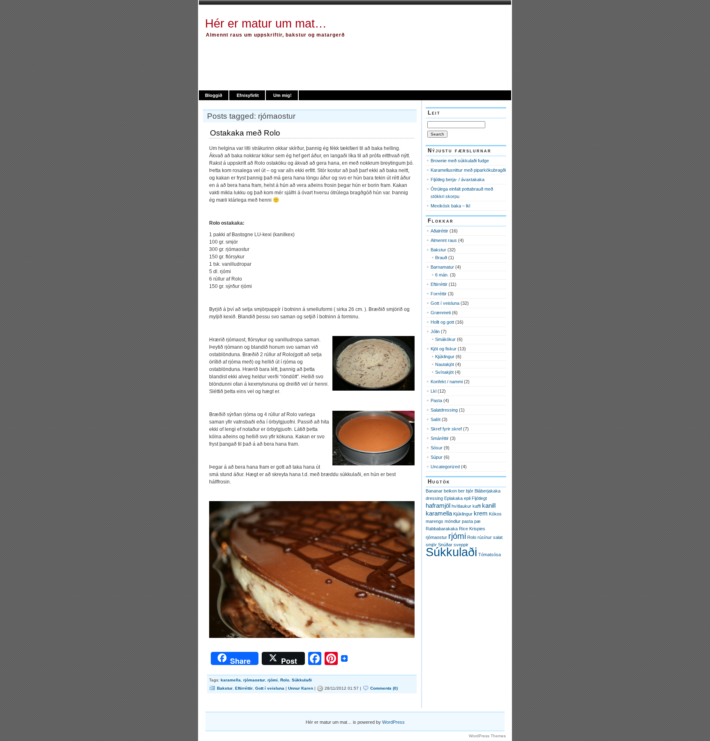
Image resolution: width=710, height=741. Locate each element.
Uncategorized (445, 466)
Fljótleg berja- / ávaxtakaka (457, 179)
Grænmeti (441, 312)
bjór (469, 490)
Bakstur (225, 688)
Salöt (435, 419)
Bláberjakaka (487, 490)
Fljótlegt (479, 498)
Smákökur (445, 339)
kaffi (477, 506)
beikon (450, 490)
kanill (489, 505)
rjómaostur (254, 680)
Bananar (434, 490)
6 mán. (442, 274)
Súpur (437, 457)
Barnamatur (442, 267)
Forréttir (439, 293)
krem (481, 513)
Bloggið (213, 95)
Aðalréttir (439, 230)
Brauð (441, 257)
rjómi (272, 680)
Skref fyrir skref (446, 428)
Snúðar (445, 544)
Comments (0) (384, 688)
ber (461, 490)
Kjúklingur (444, 356)
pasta (467, 521)
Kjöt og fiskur (443, 348)
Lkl (433, 391)
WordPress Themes (487, 736)
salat (498, 537)
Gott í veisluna (269, 688)
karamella (231, 680)
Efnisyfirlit (248, 95)
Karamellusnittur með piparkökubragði (468, 170)
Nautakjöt (444, 364)
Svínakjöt (444, 372)
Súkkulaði (302, 680)
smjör (431, 544)
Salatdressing (444, 409)
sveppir (461, 544)
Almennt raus (444, 240)
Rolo (284, 680)
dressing (434, 498)
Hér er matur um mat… (266, 23)
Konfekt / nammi (447, 381)
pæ (477, 521)
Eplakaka (453, 498)
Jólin (435, 331)
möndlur (453, 521)
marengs (434, 521)
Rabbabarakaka (442, 528)
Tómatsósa (489, 554)
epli (467, 498)
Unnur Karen (300, 688)
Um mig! (282, 95)
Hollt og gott (442, 322)
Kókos (495, 513)
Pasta (436, 400)
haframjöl (438, 505)
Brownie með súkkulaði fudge (460, 160)
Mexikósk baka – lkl (450, 205)
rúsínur (484, 537)
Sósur (437, 447)
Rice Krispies (472, 528)
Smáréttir (440, 438)
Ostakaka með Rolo (245, 133)
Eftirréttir (244, 688)
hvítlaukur (461, 506)
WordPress (393, 722)
